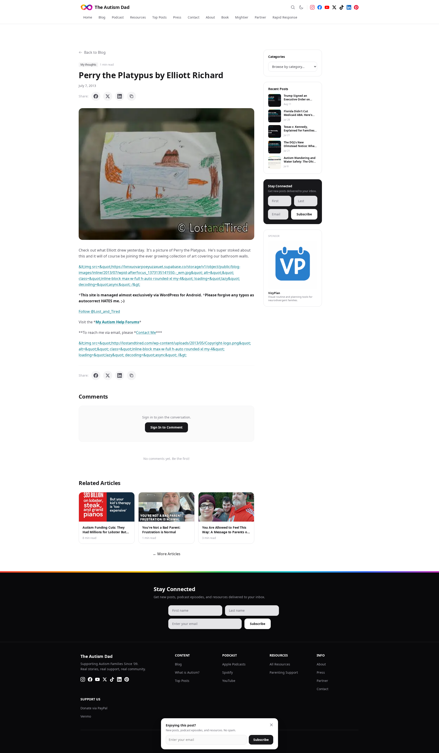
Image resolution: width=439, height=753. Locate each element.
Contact (193, 17)
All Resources (280, 664)
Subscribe (304, 214)
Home (87, 17)
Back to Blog (95, 52)
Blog (102, 17)
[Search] (293, 7)
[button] (166, 174)
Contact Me (146, 332)
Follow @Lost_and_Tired (99, 311)
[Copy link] (131, 96)
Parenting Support (284, 672)
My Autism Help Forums (117, 321)
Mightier (241, 17)
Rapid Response (285, 17)
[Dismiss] (271, 725)
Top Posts (159, 17)
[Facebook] (319, 7)
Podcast (118, 17)
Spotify (227, 672)
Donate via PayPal (93, 708)
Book (225, 17)
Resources (138, 17)
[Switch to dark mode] (301, 7)
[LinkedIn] (349, 7)
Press (177, 17)
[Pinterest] (356, 7)
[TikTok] (341, 7)
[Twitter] (334, 7)
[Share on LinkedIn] (119, 96)
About (210, 17)
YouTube (228, 680)
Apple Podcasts (234, 664)
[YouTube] (327, 7)
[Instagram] (312, 7)
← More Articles (166, 553)
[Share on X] (107, 96)
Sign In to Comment (166, 427)
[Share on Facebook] (95, 96)
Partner (260, 17)
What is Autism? (187, 672)
